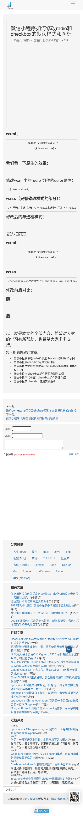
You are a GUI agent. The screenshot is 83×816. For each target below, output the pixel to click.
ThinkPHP (49, 558)
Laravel (39, 565)
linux (46, 552)
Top (69, 649)
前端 (34, 558)
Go (15, 571)
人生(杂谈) (19, 552)
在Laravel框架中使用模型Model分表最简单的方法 (41, 778)
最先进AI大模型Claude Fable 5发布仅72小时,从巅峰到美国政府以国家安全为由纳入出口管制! (45, 664)
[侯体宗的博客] (9, 5)
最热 (77, 453)
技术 (34, 552)
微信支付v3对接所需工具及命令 (30, 601)
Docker (66, 565)
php (68, 552)
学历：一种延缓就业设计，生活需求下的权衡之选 (40, 739)
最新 (71, 453)
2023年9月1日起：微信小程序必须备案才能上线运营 (42, 605)
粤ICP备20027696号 (62, 799)
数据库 (65, 558)
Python (60, 571)
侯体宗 (33, 799)
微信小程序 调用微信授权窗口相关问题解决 (32, 418)
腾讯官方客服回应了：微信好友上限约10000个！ (40, 613)
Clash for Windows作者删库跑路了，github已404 (40, 764)
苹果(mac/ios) (21, 578)
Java (57, 552)
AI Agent (28, 571)
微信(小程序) (21, 565)
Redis (52, 565)
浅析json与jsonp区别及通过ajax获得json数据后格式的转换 (41, 410)
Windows (44, 571)
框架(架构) (19, 558)
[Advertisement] (41, 83)
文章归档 (11, 790)
